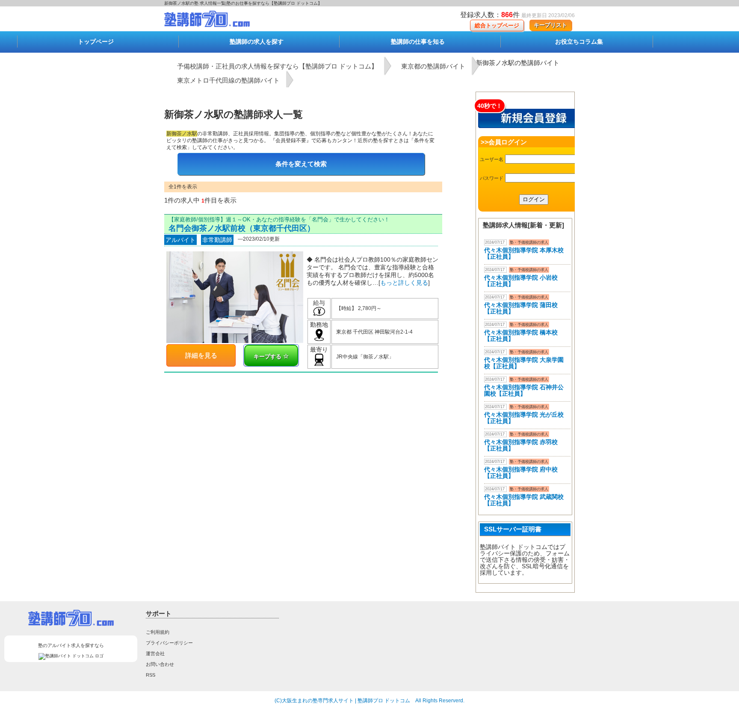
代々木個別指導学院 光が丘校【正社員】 (524, 417)
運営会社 (155, 653)
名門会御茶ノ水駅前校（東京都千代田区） (241, 228)
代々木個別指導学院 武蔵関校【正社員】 (524, 500)
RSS (150, 674)
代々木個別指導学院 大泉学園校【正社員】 (524, 363)
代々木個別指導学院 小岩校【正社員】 (521, 280)
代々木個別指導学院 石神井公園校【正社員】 (524, 390)
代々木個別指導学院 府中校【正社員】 (521, 472)
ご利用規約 (157, 632)
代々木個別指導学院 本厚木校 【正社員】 (524, 253)
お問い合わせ (160, 664)
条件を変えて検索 (301, 163)
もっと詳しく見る (404, 282)
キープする (268, 356)
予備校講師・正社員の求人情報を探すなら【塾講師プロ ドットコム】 (277, 66)
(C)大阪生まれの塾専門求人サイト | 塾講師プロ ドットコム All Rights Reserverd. (369, 701)
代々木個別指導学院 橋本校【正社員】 (521, 335)
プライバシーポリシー (169, 642)
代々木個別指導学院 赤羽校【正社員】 (521, 445)
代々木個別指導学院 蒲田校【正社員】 (521, 308)
